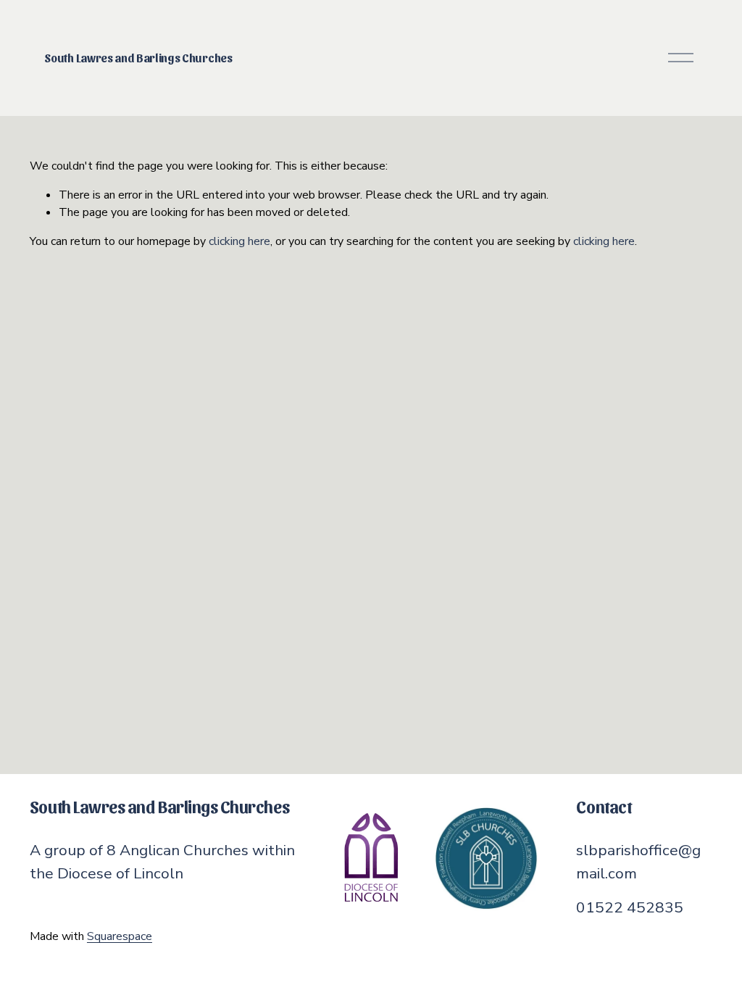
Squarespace (119, 936)
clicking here (239, 241)
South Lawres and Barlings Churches (138, 58)
